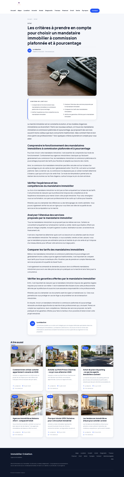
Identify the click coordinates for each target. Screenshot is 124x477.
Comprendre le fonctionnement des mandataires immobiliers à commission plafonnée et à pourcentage (44, 107)
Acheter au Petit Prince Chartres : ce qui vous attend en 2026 (62, 371)
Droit (72, 10)
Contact (95, 11)
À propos (85, 10)
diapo (20, 10)
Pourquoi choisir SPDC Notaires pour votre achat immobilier (61, 419)
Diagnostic (49, 10)
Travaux (57, 10)
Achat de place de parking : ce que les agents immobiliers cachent (94, 372)
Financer (65, 10)
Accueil (13, 10)
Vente (78, 10)
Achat (41, 10)
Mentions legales (108, 456)
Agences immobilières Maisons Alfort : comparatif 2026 (26, 419)
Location (27, 10)
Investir (34, 10)
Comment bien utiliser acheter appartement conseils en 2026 (26, 371)
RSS (112, 459)
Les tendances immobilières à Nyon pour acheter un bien (95, 419)
